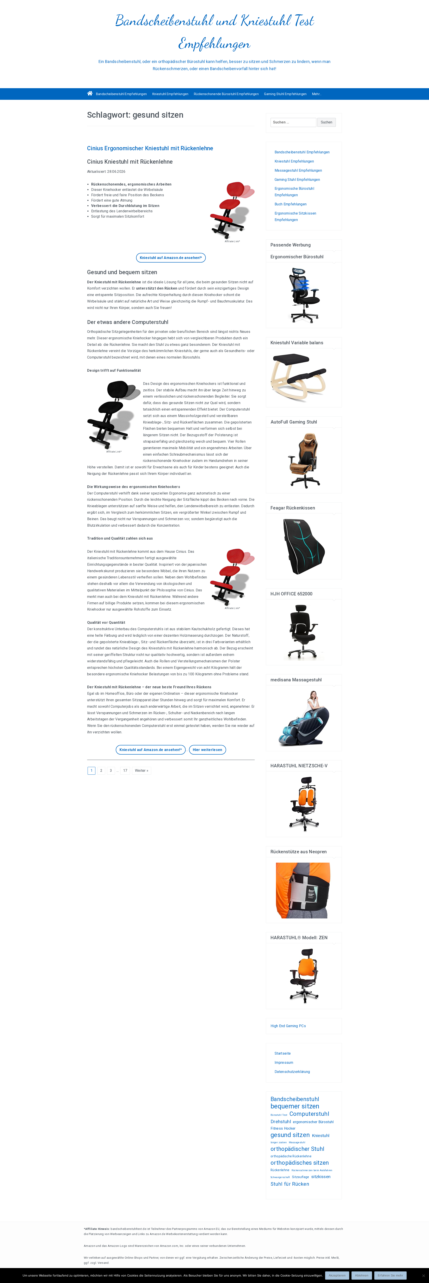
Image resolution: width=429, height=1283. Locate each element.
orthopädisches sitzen (300, 1163)
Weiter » (142, 770)
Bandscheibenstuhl (295, 1099)
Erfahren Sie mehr (390, 1275)
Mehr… (317, 94)
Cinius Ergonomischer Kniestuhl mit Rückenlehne (150, 148)
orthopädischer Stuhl (297, 1149)
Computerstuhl (309, 1114)
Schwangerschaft (280, 1177)
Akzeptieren (337, 1275)
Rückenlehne (280, 1170)
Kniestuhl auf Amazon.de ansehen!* (171, 258)
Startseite (283, 1053)
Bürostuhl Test (279, 1115)
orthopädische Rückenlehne (291, 1156)
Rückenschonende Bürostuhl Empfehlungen (226, 94)
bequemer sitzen (295, 1106)
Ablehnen (361, 1275)
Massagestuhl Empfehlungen (298, 170)
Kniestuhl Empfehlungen (170, 94)
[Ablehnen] (423, 1275)
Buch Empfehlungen (291, 204)
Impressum (284, 1062)
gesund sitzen (290, 1135)
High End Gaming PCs (288, 1026)
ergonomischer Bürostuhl (313, 1122)
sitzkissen (320, 1176)
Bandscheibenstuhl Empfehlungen (121, 94)
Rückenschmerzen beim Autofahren (312, 1170)
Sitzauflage (300, 1177)
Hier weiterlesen (207, 750)
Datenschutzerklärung (292, 1072)
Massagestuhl (297, 1142)
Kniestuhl (321, 1135)
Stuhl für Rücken (290, 1184)
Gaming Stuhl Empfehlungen (285, 94)
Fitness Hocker (283, 1128)
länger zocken (279, 1142)
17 (125, 770)
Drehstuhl (281, 1121)
